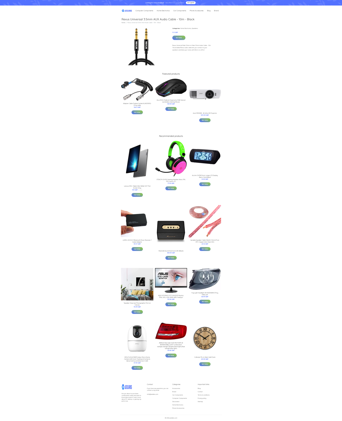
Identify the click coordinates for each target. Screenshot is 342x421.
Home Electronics (163, 11)
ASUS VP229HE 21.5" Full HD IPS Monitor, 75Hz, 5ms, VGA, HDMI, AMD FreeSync (171, 296)
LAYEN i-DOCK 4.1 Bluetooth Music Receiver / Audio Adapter (137, 241)
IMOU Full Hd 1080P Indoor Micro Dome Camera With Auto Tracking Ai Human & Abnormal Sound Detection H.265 (137, 359)
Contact (200, 392)
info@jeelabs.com (152, 394)
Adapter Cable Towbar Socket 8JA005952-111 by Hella (137, 104)
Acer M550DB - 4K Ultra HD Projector (205, 113)
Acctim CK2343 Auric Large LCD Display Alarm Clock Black (205, 176)
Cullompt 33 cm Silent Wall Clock (204, 357)
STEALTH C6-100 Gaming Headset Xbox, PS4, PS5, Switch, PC (171, 180)
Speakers (195, 28)
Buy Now (179, 38)
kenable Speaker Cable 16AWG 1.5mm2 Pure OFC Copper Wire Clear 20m (205, 241)
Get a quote (190, 2)
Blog (208, 11)
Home (123, 22)
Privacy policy (202, 398)
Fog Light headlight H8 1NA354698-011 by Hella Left (205, 294)
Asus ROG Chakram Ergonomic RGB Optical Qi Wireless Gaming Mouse (171, 101)
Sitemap (200, 401)
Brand (216, 11)
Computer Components (144, 11)
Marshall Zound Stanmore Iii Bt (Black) (171, 251)
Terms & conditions (204, 395)
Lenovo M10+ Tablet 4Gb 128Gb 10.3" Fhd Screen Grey (137, 187)
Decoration (175, 401)
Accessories (176, 388)
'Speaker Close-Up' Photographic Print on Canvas (137, 304)
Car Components (179, 11)
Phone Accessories (197, 11)
